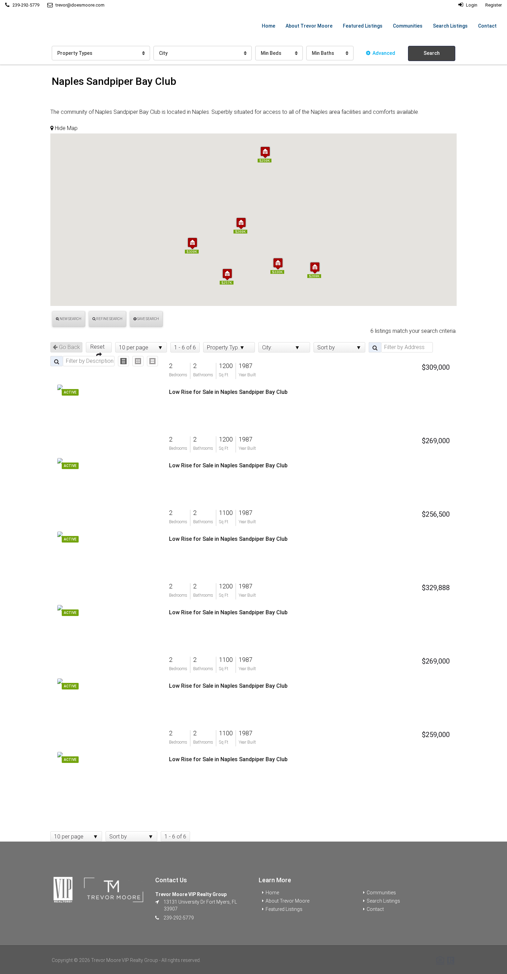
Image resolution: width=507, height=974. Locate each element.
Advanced (383, 53)
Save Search (148, 319)
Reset (98, 347)
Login (471, 5)
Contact (487, 26)
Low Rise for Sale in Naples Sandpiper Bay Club (228, 392)
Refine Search (109, 319)
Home (268, 26)
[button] (192, 243)
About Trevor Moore (309, 26)
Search (432, 53)
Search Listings (450, 26)
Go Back (69, 347)
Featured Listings (362, 26)
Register (493, 5)
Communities (408, 26)
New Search (70, 319)
